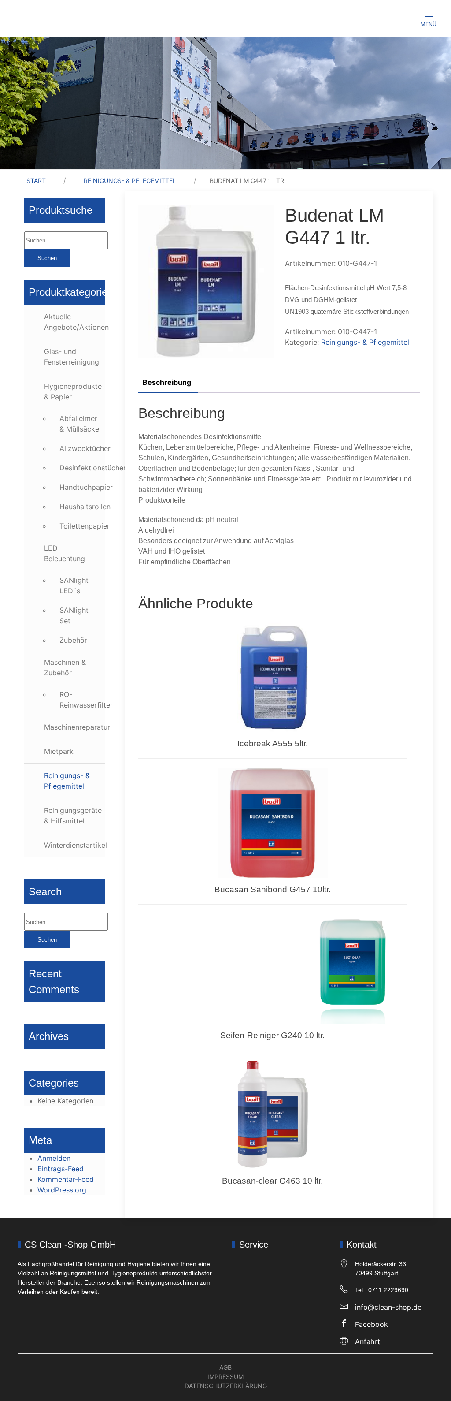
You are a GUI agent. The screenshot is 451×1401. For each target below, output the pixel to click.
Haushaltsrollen (82, 506)
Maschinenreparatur (74, 727)
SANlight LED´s (74, 585)
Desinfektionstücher (82, 467)
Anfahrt (367, 1341)
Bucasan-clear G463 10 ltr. (272, 1180)
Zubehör (73, 640)
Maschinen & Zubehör (65, 667)
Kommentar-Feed (65, 1179)
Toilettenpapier (82, 526)
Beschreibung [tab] (167, 382)
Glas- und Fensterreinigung (71, 356)
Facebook (371, 1324)
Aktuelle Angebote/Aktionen (74, 322)
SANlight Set (74, 615)
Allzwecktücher (82, 448)
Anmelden (53, 1158)
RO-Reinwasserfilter (82, 699)
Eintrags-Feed (60, 1168)
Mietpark (59, 751)
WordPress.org (61, 1189)
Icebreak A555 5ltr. (272, 743)
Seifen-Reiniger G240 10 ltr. (272, 1035)
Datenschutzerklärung (226, 1386)
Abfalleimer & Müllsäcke (79, 423)
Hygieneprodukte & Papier (73, 391)
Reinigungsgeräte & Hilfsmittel (73, 815)
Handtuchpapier (82, 487)
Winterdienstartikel (74, 845)
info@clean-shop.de (388, 1307)
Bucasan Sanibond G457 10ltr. (272, 889)
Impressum (225, 1376)
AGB (225, 1367)
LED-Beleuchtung (64, 553)
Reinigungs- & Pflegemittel (130, 180)
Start (36, 180)
